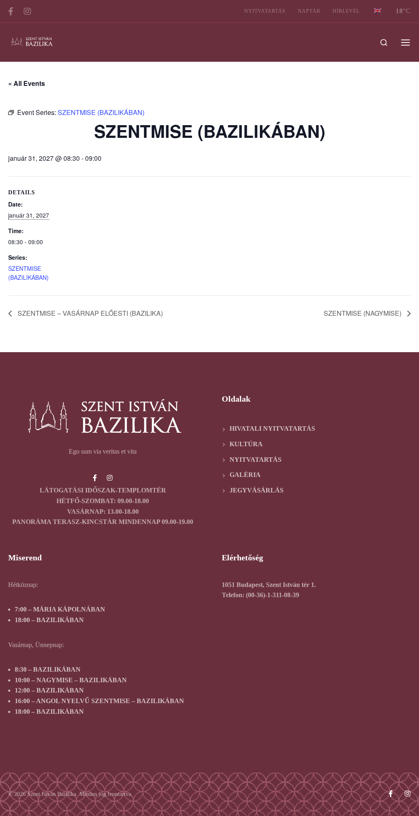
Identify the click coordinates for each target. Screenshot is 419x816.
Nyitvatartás (265, 11)
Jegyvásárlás (257, 490)
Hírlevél (346, 11)
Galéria (245, 474)
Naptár (309, 11)
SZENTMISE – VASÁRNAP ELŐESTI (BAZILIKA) (89, 313)
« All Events (26, 83)
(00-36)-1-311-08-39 (272, 594)
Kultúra (246, 444)
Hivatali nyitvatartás (272, 428)
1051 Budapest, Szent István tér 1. (269, 584)
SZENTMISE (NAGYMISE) (363, 313)
